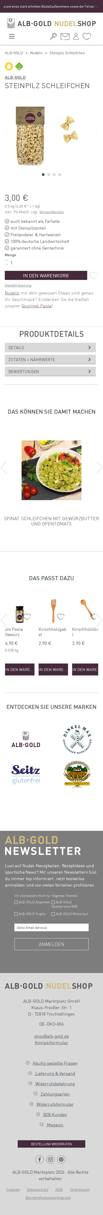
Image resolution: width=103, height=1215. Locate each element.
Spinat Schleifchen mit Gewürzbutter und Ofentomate (51, 521)
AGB (59, 1189)
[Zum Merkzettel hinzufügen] (94, 275)
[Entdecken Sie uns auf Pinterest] (61, 1161)
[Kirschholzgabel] (53, 609)
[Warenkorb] (94, 35)
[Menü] (11, 37)
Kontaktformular (51, 1042)
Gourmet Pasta (37, 305)
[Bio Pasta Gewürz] (19, 609)
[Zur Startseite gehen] (51, 23)
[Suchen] (53, 37)
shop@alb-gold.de (51, 1036)
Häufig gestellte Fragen (55, 1063)
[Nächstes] (96, 133)
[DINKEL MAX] (77, 739)
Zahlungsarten (55, 1094)
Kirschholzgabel (52, 631)
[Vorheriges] (6, 133)
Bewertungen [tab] (23, 371)
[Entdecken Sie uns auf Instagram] (50, 1161)
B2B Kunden (54, 1114)
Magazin (54, 1124)
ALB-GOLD (15, 77)
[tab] (50, 347)
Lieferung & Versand (54, 1073)
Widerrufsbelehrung (54, 1083)
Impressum (80, 1189)
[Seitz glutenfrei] (25, 774)
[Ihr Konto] (76, 37)
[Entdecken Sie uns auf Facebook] (39, 1161)
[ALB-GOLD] (25, 739)
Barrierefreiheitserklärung (48, 1197)
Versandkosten (51, 211)
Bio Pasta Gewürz (14, 631)
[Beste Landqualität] (77, 774)
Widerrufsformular (55, 1104)
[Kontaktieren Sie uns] (65, 37)
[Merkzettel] (86, 37)
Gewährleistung (18, 285)
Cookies (13, 1189)
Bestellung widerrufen (51, 1144)
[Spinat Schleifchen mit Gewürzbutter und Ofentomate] (51, 470)
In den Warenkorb (46, 275)
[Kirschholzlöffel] (87, 609)
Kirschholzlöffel (86, 631)
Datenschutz (37, 1189)
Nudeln (12, 292)
